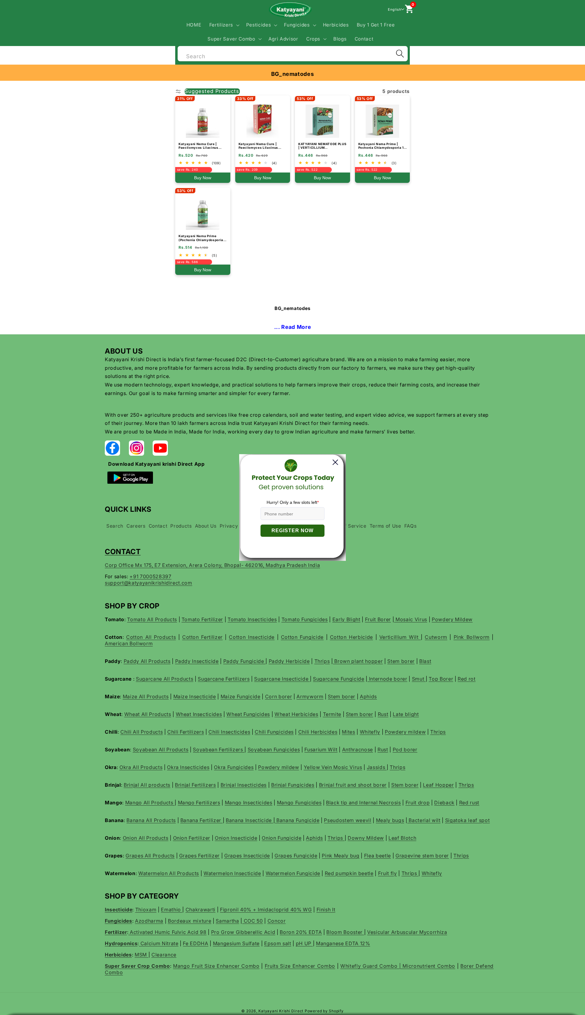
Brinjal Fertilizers (195, 785)
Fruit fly (387, 873)
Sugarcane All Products (164, 679)
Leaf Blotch (402, 838)
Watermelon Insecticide (232, 873)
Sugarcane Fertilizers (224, 679)
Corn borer (278, 696)
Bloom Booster (345, 932)
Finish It (326, 909)
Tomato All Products (152, 619)
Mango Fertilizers (199, 803)
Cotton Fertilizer (202, 637)
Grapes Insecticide (247, 856)
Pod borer (405, 749)
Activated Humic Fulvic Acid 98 (167, 932)
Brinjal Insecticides (244, 785)
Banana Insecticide (249, 820)
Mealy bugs (390, 820)
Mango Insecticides (248, 803)
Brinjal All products (147, 785)
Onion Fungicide (281, 838)
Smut (419, 679)
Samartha (227, 921)
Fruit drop (418, 803)
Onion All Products (145, 838)
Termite (332, 714)
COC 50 (252, 921)
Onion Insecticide (236, 838)
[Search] (399, 53)
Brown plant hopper (358, 661)
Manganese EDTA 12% (343, 943)
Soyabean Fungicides (274, 749)
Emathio (171, 909)
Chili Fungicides (274, 732)
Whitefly (370, 732)
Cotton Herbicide (351, 637)
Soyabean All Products (161, 749)
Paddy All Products (147, 661)
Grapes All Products (150, 856)
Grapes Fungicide (296, 856)
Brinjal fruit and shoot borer (353, 785)
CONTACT (123, 551)
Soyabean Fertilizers (218, 749)
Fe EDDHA (195, 943)
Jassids (377, 767)
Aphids (368, 696)
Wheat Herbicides (296, 714)
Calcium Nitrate (159, 943)
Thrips (322, 661)
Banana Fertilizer (201, 820)
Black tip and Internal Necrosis (363, 803)
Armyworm (309, 696)
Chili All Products (141, 732)
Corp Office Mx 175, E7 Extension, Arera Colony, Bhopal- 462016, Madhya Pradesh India (212, 565)
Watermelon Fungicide (293, 873)
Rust (383, 714)
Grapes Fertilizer (199, 856)
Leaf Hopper (438, 785)
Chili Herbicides (318, 732)
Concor (277, 921)
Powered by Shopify (324, 1011)
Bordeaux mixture (189, 921)
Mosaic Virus (410, 619)
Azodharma (149, 921)
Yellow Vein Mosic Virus (333, 767)
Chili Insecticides (229, 732)
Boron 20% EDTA (301, 932)
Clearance (163, 955)
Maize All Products (146, 696)
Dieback (444, 803)
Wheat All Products (147, 714)
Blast (425, 661)
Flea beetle (377, 856)
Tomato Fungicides (305, 619)
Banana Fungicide (297, 820)
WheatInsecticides (199, 714)
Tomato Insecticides (252, 619)
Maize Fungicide (241, 696)
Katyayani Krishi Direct (280, 1011)
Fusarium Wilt (321, 749)
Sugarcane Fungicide (338, 679)
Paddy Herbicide (289, 661)
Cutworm (436, 637)
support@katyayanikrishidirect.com (148, 583)
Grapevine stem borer (422, 856)
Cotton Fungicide (302, 637)
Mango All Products (150, 803)
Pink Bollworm (472, 637)
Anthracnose (357, 749)
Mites (348, 732)
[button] (223, 25)
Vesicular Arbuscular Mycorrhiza (407, 932)
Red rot (467, 679)
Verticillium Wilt (400, 637)
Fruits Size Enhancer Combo (300, 966)
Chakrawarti (200, 909)
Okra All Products (140, 767)
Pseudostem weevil (347, 820)
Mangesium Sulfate (236, 943)
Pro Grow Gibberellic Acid (243, 932)
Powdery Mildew (452, 619)
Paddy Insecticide (197, 661)
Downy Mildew (366, 838)
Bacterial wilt (424, 820)
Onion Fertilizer (192, 838)
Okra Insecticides (188, 767)
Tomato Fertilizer (202, 619)
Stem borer (401, 661)
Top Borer (441, 679)
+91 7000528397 (150, 576)
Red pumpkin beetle (349, 873)
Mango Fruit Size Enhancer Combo (216, 966)
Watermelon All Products (168, 873)
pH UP (304, 943)
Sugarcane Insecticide (282, 679)
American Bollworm (129, 643)
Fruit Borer (378, 619)
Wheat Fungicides (248, 714)
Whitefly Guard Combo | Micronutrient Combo (397, 966)
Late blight (406, 714)
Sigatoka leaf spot (467, 820)
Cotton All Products (151, 637)
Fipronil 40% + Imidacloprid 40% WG (266, 909)
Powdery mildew (405, 732)
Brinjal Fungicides (292, 785)
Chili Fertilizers (185, 732)
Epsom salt (277, 943)
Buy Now (202, 177)
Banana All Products (151, 820)
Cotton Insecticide (252, 637)
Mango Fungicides (299, 803)
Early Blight (346, 619)
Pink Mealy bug (340, 856)
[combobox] (292, 53)
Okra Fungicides (234, 767)
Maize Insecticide (194, 696)
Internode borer (387, 679)
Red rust (469, 803)
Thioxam (146, 909)
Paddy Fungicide (244, 661)
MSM (141, 955)
